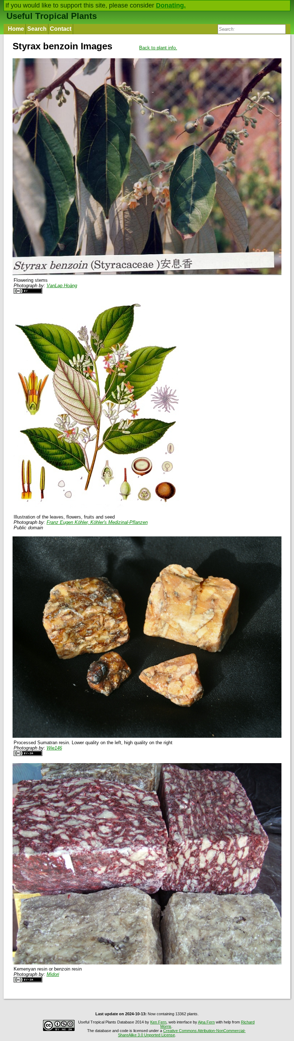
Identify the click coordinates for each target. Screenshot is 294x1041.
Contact (60, 29)
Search (37, 29)
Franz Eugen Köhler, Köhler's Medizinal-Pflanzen (97, 522)
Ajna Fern (206, 1022)
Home (16, 29)
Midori (53, 974)
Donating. (171, 5)
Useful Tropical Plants (51, 16)
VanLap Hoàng (62, 285)
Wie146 (54, 748)
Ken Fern (158, 1022)
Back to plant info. (158, 47)
